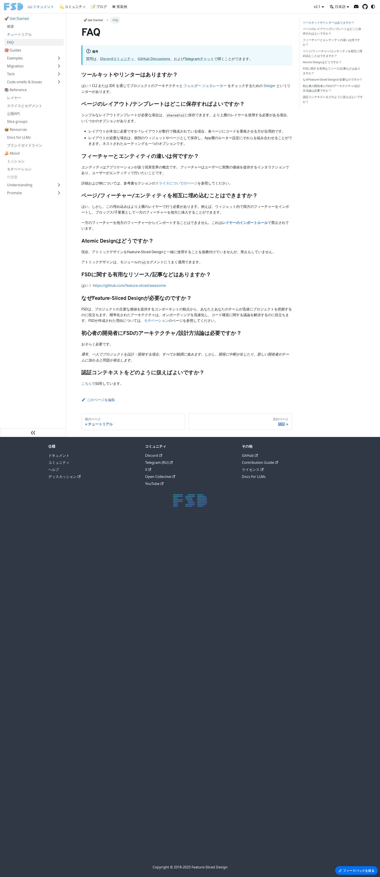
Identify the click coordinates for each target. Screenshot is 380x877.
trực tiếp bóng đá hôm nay (188, 534)
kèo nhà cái (188, 853)
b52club (188, 581)
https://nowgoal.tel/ (188, 732)
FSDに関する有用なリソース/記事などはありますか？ (331, 70)
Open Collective (158, 476)
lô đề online (188, 800)
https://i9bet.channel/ (188, 628)
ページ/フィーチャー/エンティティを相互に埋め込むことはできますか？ (332, 53)
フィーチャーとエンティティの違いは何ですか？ (331, 42)
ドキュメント (58, 455)
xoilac (188, 528)
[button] (34, 58)
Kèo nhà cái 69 (188, 743)
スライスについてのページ (176, 183)
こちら (86, 383)
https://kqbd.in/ (188, 633)
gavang (188, 560)
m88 (188, 586)
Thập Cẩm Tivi (188, 670)
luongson (188, 570)
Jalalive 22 (188, 717)
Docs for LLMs (254, 476)
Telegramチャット (199, 58)
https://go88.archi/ (188, 654)
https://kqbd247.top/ (188, 722)
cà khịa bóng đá (188, 764)
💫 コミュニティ (72, 6)
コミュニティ (58, 462)
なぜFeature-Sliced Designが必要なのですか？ (332, 79)
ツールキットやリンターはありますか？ (328, 22)
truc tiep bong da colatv (188, 685)
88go (188, 675)
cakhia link (188, 706)
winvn (188, 691)
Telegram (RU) (157, 462)
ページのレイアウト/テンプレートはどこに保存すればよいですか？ (332, 31)
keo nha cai (188, 816)
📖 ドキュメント (41, 6)
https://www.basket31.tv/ (188, 659)
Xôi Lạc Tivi (188, 565)
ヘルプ (53, 469)
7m (188, 842)
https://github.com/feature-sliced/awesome (129, 285)
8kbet (188, 591)
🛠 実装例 (119, 6)
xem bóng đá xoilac (188, 769)
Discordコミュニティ (117, 58)
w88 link (188, 643)
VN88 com (188, 680)
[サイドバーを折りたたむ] (33, 432)
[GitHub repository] (365, 6)
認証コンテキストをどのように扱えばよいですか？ (333, 99)
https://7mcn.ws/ (188, 737)
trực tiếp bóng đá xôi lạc (188, 513)
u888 (188, 596)
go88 (188, 623)
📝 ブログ (99, 6)
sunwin (188, 602)
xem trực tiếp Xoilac (188, 774)
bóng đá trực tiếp (188, 701)
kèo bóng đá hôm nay (188, 617)
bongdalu (188, 827)
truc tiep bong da (188, 539)
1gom (188, 858)
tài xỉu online (188, 638)
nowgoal (188, 821)
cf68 (188, 785)
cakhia (188, 544)
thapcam (188, 555)
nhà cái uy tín (188, 837)
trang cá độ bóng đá (188, 811)
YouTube (152, 483)
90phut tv (188, 711)
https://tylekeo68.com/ (188, 727)
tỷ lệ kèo (188, 607)
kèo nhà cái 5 (188, 748)
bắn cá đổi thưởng (188, 805)
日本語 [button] (340, 6)
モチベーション (156, 320)
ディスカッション (62, 476)
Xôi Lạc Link (188, 780)
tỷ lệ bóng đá (188, 848)
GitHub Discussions (154, 58)
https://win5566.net (188, 790)
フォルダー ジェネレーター (205, 85)
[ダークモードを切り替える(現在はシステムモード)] (372, 6)
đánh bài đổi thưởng (188, 795)
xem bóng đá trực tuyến (188, 696)
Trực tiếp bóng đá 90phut (188, 759)
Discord (151, 455)
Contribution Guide (258, 462)
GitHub (248, 455)
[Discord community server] (356, 6)
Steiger (270, 85)
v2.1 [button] (317, 6)
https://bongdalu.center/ (188, 753)
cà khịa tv (188, 549)
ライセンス (250, 469)
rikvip (188, 664)
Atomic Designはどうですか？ (322, 62)
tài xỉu (188, 575)
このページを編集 (101, 399)
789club (188, 649)
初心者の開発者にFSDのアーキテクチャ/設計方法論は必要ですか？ (331, 88)
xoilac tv (188, 523)
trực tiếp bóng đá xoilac (188, 518)
